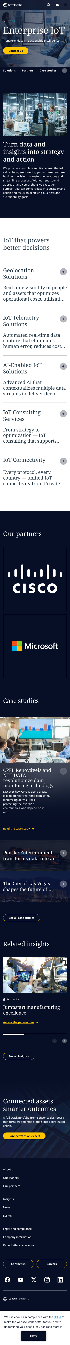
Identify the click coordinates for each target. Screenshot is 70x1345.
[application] (35, 1327)
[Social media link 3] (34, 1279)
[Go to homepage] (12, 5)
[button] (16, 1299)
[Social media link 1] (7, 1279)
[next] (64, 70)
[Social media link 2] (20, 1279)
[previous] (54, 1041)
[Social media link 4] (47, 1279)
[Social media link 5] (60, 1279)
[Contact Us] (57, 4)
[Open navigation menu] (65, 4)
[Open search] (48, 4)
